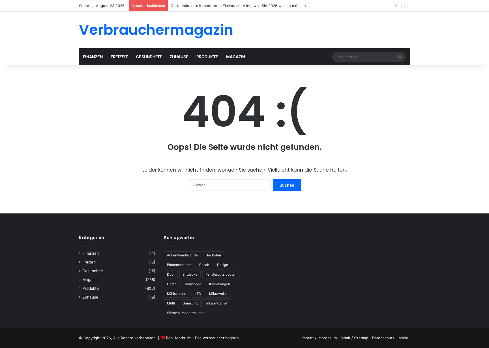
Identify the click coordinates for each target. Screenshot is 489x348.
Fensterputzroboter (220, 274)
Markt (403, 338)
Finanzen (93, 56)
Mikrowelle (218, 293)
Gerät (171, 284)
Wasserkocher (216, 303)
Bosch (204, 265)
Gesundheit (149, 56)
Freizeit (119, 56)
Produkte (207, 56)
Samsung (190, 303)
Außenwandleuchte (182, 255)
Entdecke (190, 274)
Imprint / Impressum (319, 338)
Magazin (235, 56)
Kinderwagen (219, 284)
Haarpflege (192, 284)
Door (171, 274)
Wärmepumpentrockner (185, 313)
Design (222, 265)
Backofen (213, 255)
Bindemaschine (179, 265)
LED (198, 293)
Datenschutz (383, 338)
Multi (171, 303)
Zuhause (179, 56)
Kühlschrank (177, 293)
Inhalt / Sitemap (354, 338)
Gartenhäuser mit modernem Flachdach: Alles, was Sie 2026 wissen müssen (238, 5)
